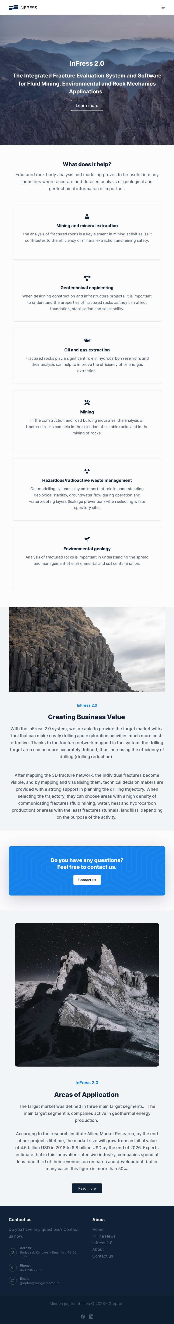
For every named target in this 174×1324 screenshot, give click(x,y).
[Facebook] (83, 1316)
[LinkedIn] (91, 1316)
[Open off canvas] (163, 7)
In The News (104, 1236)
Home (98, 1229)
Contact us (102, 1256)
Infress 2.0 (102, 1242)
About (98, 1249)
